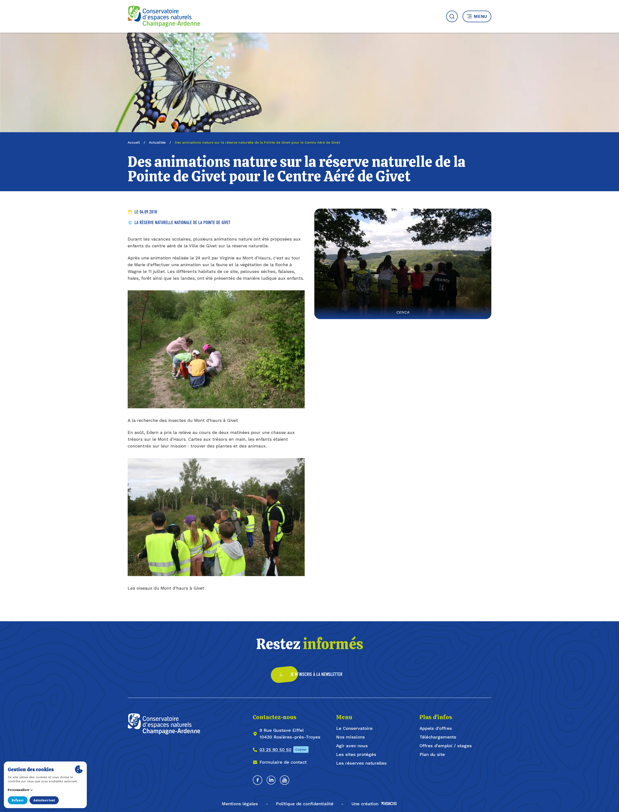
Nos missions (350, 736)
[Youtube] (284, 780)
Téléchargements (438, 736)
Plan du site (432, 754)
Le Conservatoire (354, 728)
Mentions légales (240, 803)
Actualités (157, 142)
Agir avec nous (352, 745)
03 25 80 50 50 (275, 749)
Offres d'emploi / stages (446, 745)
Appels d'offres (436, 728)
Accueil (134, 142)
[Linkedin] (271, 780)
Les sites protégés (356, 754)
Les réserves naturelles (361, 763)
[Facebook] (257, 780)
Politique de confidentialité (304, 803)
